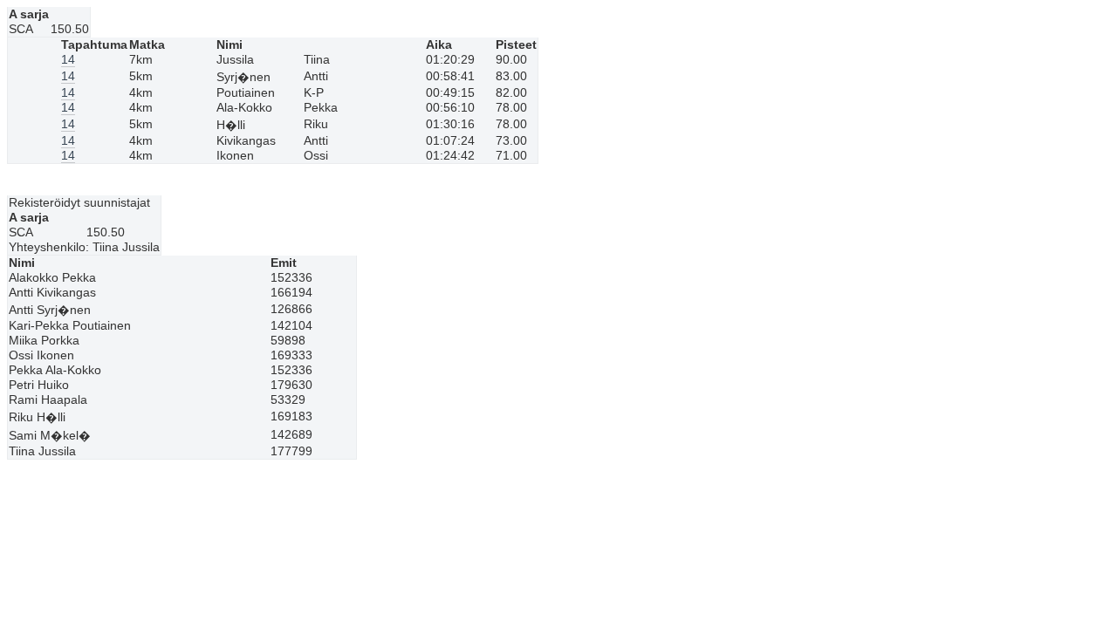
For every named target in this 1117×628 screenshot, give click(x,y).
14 (68, 59)
